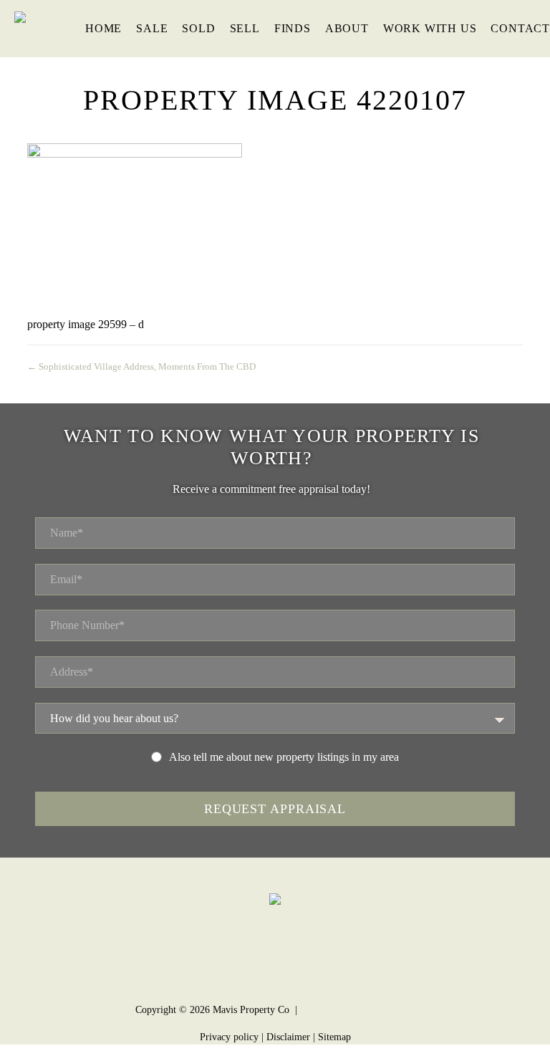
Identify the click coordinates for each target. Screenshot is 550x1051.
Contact (520, 28)
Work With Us (430, 28)
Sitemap (334, 1037)
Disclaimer (288, 1037)
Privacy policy (229, 1037)
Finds (292, 28)
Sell (245, 28)
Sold (198, 28)
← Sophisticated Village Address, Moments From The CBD (141, 366)
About (347, 28)
